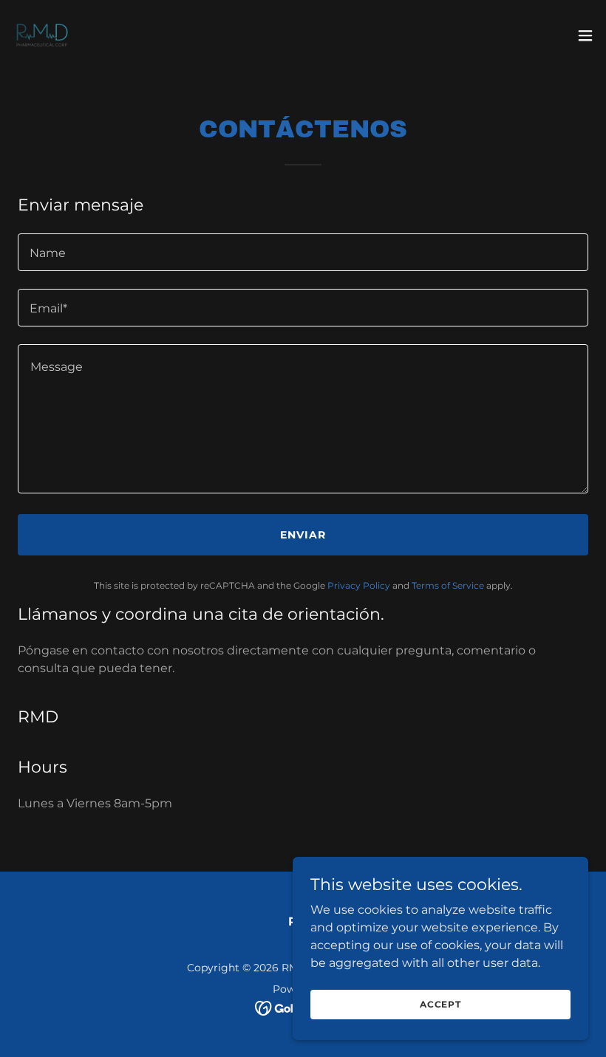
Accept (440, 1004)
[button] (585, 35)
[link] (41, 35)
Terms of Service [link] (448, 585)
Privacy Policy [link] (358, 585)
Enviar (303, 534)
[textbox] (303, 252)
